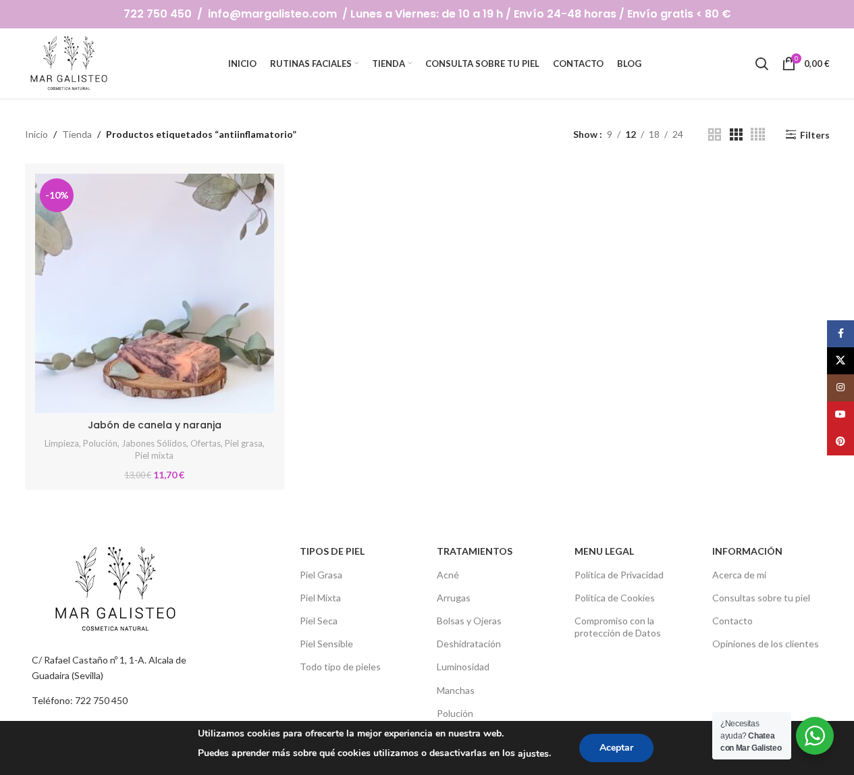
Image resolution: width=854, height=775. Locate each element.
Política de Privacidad (619, 574)
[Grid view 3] (736, 134)
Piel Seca (319, 620)
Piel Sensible (326, 643)
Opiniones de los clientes (765, 643)
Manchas (456, 690)
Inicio (36, 134)
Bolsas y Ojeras (469, 620)
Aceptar (616, 747)
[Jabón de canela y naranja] (154, 293)
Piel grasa (244, 443)
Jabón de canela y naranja (154, 425)
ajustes (533, 753)
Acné (448, 574)
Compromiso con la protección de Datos (618, 627)
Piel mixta (154, 455)
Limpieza (62, 443)
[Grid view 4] (758, 134)
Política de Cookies (615, 597)
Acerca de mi (739, 574)
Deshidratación (469, 643)
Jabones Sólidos (154, 443)
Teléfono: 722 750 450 (80, 700)
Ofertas (205, 443)
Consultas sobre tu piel (761, 597)
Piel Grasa (321, 574)
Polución (100, 443)
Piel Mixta (320, 597)
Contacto (732, 620)
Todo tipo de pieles (340, 666)
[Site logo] (70, 62)
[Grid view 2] (714, 134)
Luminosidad (463, 666)
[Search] (761, 63)
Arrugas (454, 597)
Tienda (77, 134)
